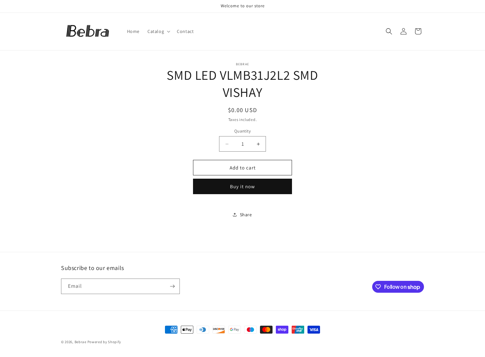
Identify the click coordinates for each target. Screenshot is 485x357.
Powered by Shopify (104, 342)
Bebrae (80, 342)
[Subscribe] (172, 286)
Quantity (242, 131)
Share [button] (246, 215)
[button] (158, 31)
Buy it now (242, 186)
